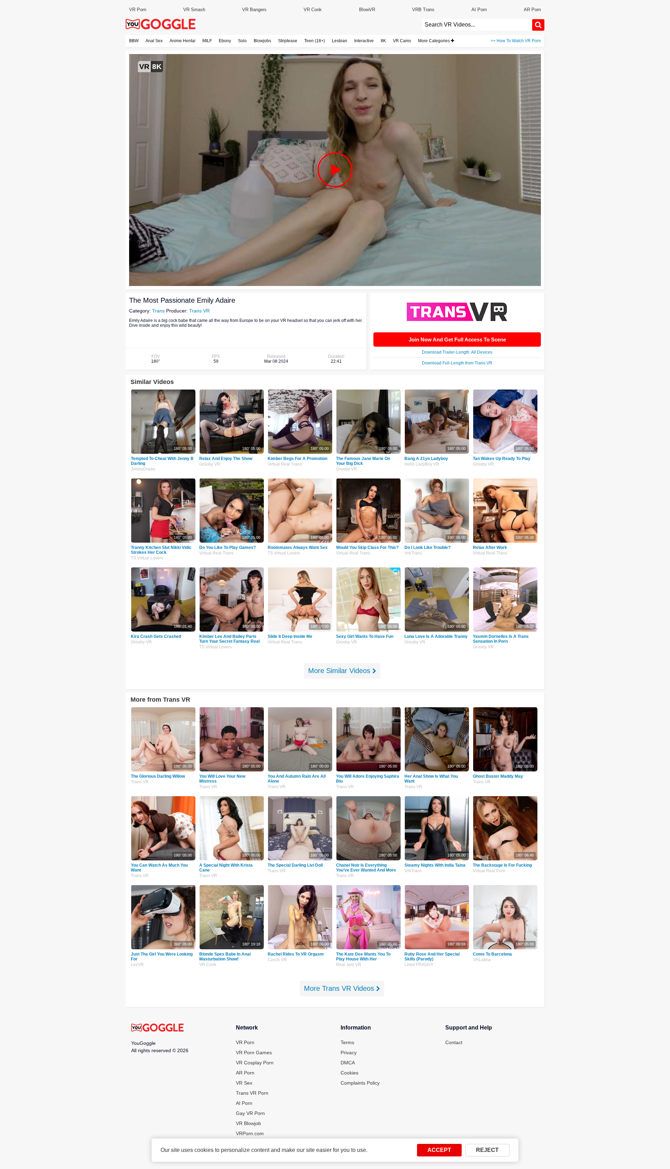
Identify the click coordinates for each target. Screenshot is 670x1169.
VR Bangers (254, 9)
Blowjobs (262, 40)
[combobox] (477, 25)
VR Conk (313, 9)
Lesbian (339, 40)
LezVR (137, 964)
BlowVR (367, 9)
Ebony (225, 40)
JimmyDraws (143, 469)
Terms (347, 1042)
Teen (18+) (314, 40)
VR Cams (402, 40)
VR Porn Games (254, 1052)
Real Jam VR (348, 964)
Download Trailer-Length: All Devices (457, 352)
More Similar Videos (340, 670)
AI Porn (479, 9)
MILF (207, 40)
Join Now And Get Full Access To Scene (457, 339)
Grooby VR (209, 464)
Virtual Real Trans (285, 464)
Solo (242, 40)
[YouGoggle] (157, 1028)
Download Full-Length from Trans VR (457, 363)
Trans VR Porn (252, 1093)
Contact (453, 1042)
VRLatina (482, 959)
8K (383, 40)
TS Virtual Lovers (147, 558)
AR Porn (532, 9)
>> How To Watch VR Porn (516, 40)
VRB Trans (423, 9)
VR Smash (194, 9)
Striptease (287, 40)
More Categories (434, 40)
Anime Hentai (182, 40)
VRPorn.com (250, 1133)
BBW (134, 40)
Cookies (349, 1073)
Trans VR (199, 311)
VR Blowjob (248, 1123)
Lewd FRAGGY (418, 964)
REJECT (487, 1150)
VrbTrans (413, 553)
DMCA (348, 1062)
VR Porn (137, 9)
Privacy (349, 1052)
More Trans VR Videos (340, 988)
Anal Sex (154, 40)
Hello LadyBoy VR (421, 464)
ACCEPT (439, 1150)
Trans (158, 311)
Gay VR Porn (250, 1113)
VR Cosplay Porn (255, 1062)
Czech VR (277, 959)
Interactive (364, 40)
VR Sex (244, 1083)
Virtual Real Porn (489, 870)
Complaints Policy (360, 1083)
